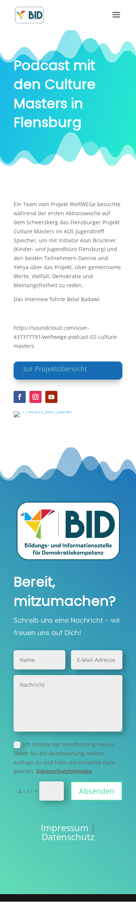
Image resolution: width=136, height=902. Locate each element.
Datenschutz (68, 836)
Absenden (96, 791)
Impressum (64, 827)
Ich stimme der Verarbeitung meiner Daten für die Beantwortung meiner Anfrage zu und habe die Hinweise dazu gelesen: (64, 758)
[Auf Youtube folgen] (51, 397)
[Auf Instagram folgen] (35, 397)
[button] (13, 888)
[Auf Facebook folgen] (20, 397)
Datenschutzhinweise (64, 771)
